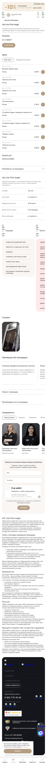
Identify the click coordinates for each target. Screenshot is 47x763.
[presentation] (38, 357)
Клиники (42, 762)
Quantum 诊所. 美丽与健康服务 (13, 735)
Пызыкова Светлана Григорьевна (9, 449)
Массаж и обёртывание (11, 20)
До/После (33, 762)
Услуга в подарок (8, 159)
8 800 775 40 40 (13, 697)
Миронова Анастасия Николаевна (30, 449)
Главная (4, 762)
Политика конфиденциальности (14, 738)
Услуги (13, 762)
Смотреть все (7, 155)
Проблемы (22, 762)
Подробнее (6, 36)
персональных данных (23, 502)
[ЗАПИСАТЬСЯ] (43, 72)
